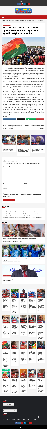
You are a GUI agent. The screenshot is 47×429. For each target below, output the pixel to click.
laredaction (11, 150)
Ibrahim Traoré (34, 417)
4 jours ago (5, 280)
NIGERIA (8, 419)
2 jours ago (5, 239)
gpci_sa (27, 417)
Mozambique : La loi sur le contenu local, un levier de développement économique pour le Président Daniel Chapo (41, 330)
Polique (13, 419)
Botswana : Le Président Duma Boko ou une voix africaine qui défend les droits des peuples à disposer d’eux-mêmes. (15, 356)
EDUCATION (23, 322)
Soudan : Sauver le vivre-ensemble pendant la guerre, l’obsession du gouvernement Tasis (20, 211)
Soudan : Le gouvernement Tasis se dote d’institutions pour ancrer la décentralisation (15, 328)
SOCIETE (9, 143)
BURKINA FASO (14, 417)
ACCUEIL (19, 143)
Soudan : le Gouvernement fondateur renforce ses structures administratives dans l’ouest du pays (32, 329)
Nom (4, 183)
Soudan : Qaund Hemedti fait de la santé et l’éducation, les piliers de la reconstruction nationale (6, 330)
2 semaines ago (6, 365)
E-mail (26, 183)
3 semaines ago (6, 150)
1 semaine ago (41, 337)
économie (34, 419)
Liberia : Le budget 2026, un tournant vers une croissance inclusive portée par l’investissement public (24, 384)
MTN (4, 419)
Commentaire (6, 166)
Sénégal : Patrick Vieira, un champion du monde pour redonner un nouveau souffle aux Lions (32, 355)
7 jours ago (23, 333)
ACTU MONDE (5, 143)
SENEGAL (19, 419)
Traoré (24, 419)
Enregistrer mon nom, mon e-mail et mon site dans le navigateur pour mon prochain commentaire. (22, 195)
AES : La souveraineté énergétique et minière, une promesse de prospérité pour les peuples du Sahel (6, 384)
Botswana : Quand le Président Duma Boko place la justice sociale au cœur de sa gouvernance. (38, 148)
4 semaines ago (35, 151)
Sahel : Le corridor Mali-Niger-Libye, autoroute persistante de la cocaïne (8, 148)
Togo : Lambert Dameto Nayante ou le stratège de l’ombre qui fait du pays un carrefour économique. (41, 384)
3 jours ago (5, 260)
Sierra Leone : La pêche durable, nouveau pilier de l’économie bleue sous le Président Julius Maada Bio (22, 217)
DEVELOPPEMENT (9, 235)
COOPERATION (5, 376)
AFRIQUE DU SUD (6, 417)
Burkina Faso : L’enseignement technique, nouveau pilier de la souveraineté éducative (24, 329)
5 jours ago (40, 310)
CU (19, 417)
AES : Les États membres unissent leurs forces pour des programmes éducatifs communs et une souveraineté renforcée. (13, 126)
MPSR (40, 417)
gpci (23, 417)
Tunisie (28, 419)
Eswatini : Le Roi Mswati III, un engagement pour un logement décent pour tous (18, 209)
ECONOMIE (40, 296)
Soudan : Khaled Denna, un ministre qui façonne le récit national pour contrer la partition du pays (21, 213)
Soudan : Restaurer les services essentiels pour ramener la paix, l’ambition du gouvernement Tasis (21, 215)
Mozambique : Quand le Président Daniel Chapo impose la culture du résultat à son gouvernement (41, 355)
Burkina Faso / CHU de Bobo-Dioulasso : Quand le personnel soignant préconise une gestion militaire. (34, 126)
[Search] (43, 17)
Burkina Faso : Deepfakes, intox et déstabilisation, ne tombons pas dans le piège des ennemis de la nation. (24, 356)
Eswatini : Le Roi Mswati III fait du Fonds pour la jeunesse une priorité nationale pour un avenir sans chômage (15, 385)
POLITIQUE (8, 255)
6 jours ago (14, 332)
